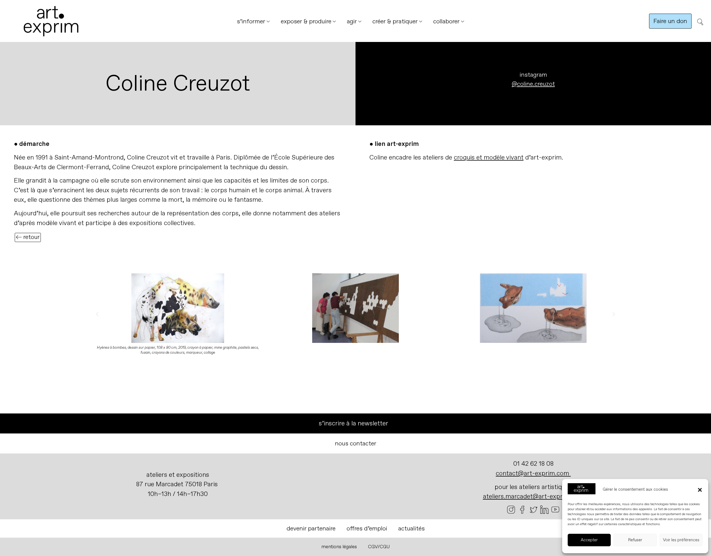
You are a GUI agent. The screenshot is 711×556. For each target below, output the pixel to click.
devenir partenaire (311, 528)
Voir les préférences (681, 540)
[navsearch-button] (698, 23)
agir (352, 21)
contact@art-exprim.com (532, 473)
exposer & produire (306, 21)
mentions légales (339, 547)
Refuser (635, 540)
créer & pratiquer (395, 21)
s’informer (251, 21)
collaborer (446, 21)
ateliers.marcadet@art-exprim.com (533, 496)
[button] (700, 490)
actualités (411, 528)
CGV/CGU (379, 547)
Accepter (589, 540)
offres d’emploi (367, 528)
